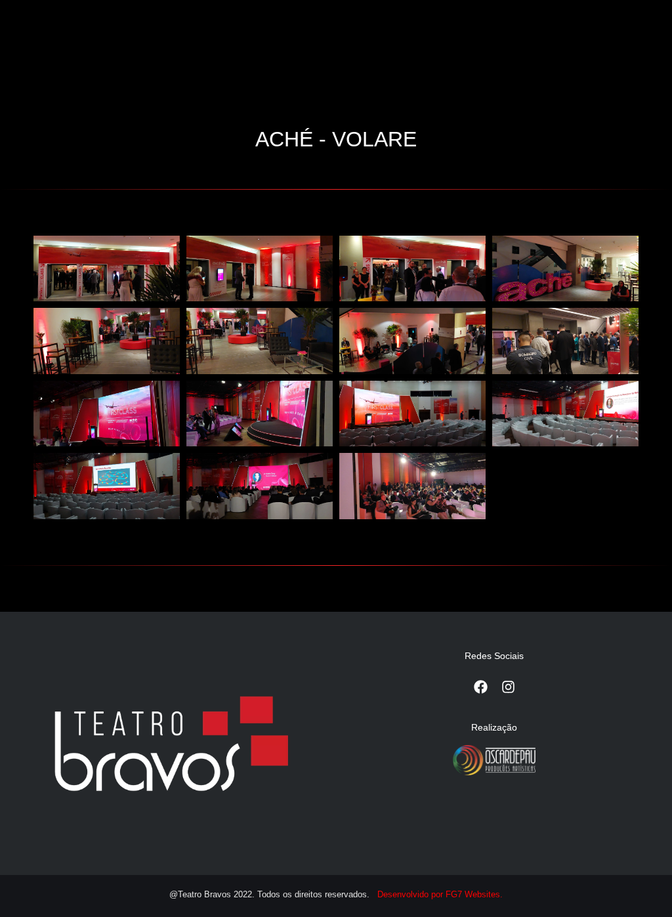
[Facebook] (480, 687)
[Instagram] (508, 687)
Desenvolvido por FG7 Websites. (440, 894)
